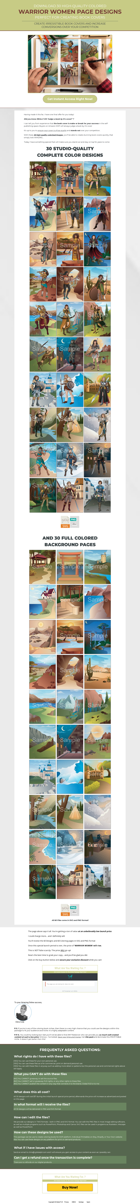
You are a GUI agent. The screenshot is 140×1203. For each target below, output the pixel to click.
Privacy (66, 1202)
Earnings (81, 1202)
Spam (88, 1202)
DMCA (74, 1202)
